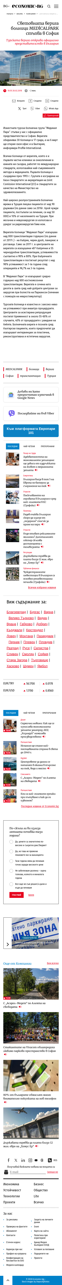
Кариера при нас (14, 1249)
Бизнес (20, 13)
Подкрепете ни (41, 1253)
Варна (48, 612)
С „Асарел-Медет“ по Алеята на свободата (38, 779)
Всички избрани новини (42, 587)
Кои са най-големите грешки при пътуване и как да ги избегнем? (38, 797)
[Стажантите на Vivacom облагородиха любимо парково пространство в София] (31, 1027)
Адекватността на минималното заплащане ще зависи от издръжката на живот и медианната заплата (39, 463)
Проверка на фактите (16, 1226)
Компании (31, 13)
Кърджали (14, 630)
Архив (31, 895)
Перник (14, 642)
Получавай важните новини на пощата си (31, 1166)
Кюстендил (34, 630)
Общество (41, 1190)
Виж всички (53, 963)
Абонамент (11, 1231)
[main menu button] (56, 6)
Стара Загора (17, 660)
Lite (36, 1196)
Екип (36, 1226)
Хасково (13, 666)
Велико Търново (21, 618)
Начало (10, 13)
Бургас (35, 612)
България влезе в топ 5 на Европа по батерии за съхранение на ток (38, 483)
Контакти (10, 1235)
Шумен (28, 666)
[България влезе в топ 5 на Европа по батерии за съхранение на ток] (12, 481)
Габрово (26, 624)
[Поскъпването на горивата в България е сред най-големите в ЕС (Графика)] (12, 497)
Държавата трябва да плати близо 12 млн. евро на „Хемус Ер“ (38, 559)
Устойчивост (12, 1190)
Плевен (29, 642)
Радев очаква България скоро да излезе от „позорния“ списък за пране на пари (37, 519)
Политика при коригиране (41, 1236)
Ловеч (11, 636)
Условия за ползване (44, 1249)
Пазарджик (45, 636)
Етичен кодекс (13, 1242)
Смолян (28, 654)
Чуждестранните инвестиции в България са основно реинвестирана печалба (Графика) (39, 577)
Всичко (39, 1202)
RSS (55, 1160)
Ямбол (42, 666)
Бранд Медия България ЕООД (41, 1243)
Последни (13, 446)
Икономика (11, 1184)
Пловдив (45, 642)
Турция (51, 375)
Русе (26, 648)
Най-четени (29, 446)
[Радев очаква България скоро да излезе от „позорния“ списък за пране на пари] (12, 516)
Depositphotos (42, 1281)
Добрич (41, 624)
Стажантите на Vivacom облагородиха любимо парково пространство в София (29, 1049)
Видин (42, 618)
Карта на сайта (41, 1231)
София (9, 375)
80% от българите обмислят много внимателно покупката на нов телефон (29, 1096)
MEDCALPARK (14, 369)
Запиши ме (52, 1172)
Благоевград (16, 612)
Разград (13, 648)
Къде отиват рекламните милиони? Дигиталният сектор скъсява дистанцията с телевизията (39, 540)
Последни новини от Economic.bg (40, 806)
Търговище (39, 660)
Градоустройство (30, 938)
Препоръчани (47, 446)
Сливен (12, 654)
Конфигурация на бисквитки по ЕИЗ (15, 1259)
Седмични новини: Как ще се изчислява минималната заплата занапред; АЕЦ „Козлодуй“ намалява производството (37, 730)
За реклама (12, 1219)
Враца (11, 624)
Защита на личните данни (43, 1221)
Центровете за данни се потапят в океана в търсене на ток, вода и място (38, 765)
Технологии (11, 1196)
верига (50, 369)
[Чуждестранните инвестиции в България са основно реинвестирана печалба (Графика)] (12, 574)
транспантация (30, 375)
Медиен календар (15, 1265)
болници (34, 369)
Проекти (9, 1202)
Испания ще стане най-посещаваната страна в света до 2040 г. (39, 749)
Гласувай (16, 895)
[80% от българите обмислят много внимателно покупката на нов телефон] (31, 1075)
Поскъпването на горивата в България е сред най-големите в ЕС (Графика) (39, 500)
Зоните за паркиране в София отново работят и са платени (34, 944)
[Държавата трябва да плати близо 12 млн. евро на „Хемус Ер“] (12, 558)
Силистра (41, 648)
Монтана (26, 636)
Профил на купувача (16, 1253)
